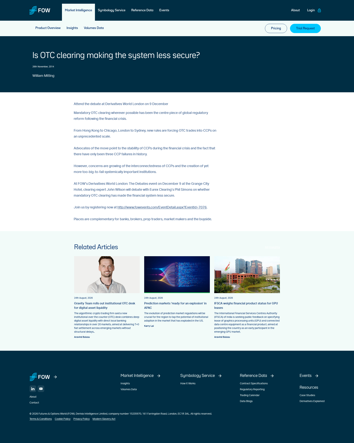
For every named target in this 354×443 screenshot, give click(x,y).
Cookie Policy (62, 419)
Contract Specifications (254, 383)
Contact (34, 402)
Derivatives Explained (312, 401)
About (33, 397)
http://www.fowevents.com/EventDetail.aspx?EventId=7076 (162, 207)
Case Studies (307, 395)
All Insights (272, 247)
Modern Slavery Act (104, 419)
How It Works (187, 383)
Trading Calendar (250, 395)
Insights (125, 383)
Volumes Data (129, 389)
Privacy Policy (81, 419)
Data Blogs (246, 401)
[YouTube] (41, 388)
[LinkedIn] (33, 388)
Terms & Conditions (41, 419)
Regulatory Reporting (252, 389)
